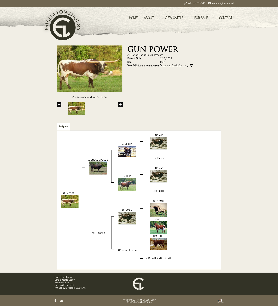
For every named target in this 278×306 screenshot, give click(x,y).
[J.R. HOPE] (127, 184)
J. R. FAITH (158, 191)
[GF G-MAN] (158, 209)
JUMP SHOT (158, 236)
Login (153, 299)
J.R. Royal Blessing (127, 250)
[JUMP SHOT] (158, 243)
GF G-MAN (158, 201)
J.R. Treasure (156, 55)
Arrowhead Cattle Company (174, 65)
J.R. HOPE (127, 176)
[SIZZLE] (158, 227)
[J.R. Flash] (127, 151)
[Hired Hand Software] (220, 302)
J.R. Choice (158, 158)
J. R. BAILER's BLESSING (158, 258)
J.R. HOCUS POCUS (137, 55)
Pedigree (63, 126)
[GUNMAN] (158, 143)
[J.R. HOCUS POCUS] (98, 167)
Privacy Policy (128, 299)
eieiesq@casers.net (223, 3)
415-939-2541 (197, 3)
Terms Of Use (143, 299)
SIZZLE (158, 219)
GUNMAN (158, 135)
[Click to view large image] (89, 68)
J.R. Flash (127, 143)
